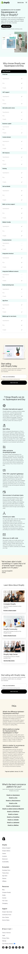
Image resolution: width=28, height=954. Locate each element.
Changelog (4, 903)
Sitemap (4, 941)
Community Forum (6, 914)
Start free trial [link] (14, 382)
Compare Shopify (6, 892)
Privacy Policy (5, 938)
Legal (3, 935)
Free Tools (4, 900)
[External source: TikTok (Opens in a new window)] (16, 947)
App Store (4, 875)
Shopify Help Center (7, 912)
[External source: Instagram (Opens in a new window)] (13, 947)
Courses (4, 898)
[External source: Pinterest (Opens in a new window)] (23, 947)
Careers (4, 853)
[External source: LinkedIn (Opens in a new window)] (19, 947)
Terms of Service (6, 932)
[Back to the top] (3, 838)
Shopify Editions (6, 850)
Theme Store (5, 873)
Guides (4, 895)
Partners (4, 878)
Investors (4, 856)
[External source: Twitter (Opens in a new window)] (6, 947)
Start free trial (6, 26)
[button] (26, 2)
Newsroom (5, 859)
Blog (3, 889)
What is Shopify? (6, 848)
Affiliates (4, 881)
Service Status (5, 920)
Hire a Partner (5, 917)
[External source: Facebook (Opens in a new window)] (3, 947)
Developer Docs (6, 870)
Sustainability (5, 861)
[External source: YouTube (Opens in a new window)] (10, 947)
